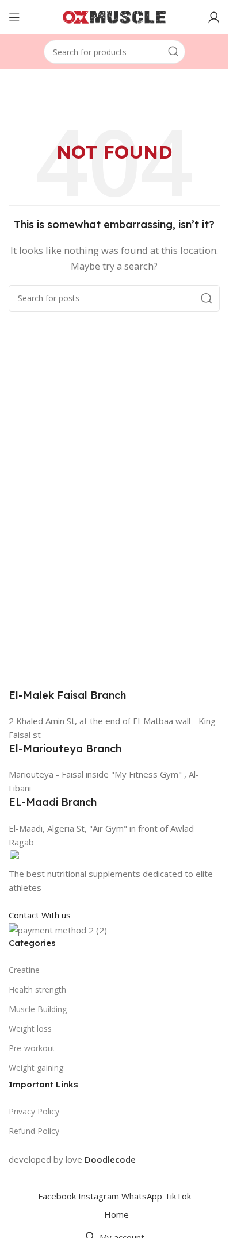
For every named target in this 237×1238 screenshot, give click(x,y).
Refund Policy (34, 1130)
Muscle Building (38, 1009)
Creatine (24, 969)
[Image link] (80, 856)
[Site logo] (114, 16)
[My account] (213, 17)
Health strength (37, 989)
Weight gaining (36, 1067)
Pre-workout (32, 1048)
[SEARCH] (173, 52)
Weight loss (30, 1028)
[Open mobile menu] (14, 17)
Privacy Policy (34, 1111)
